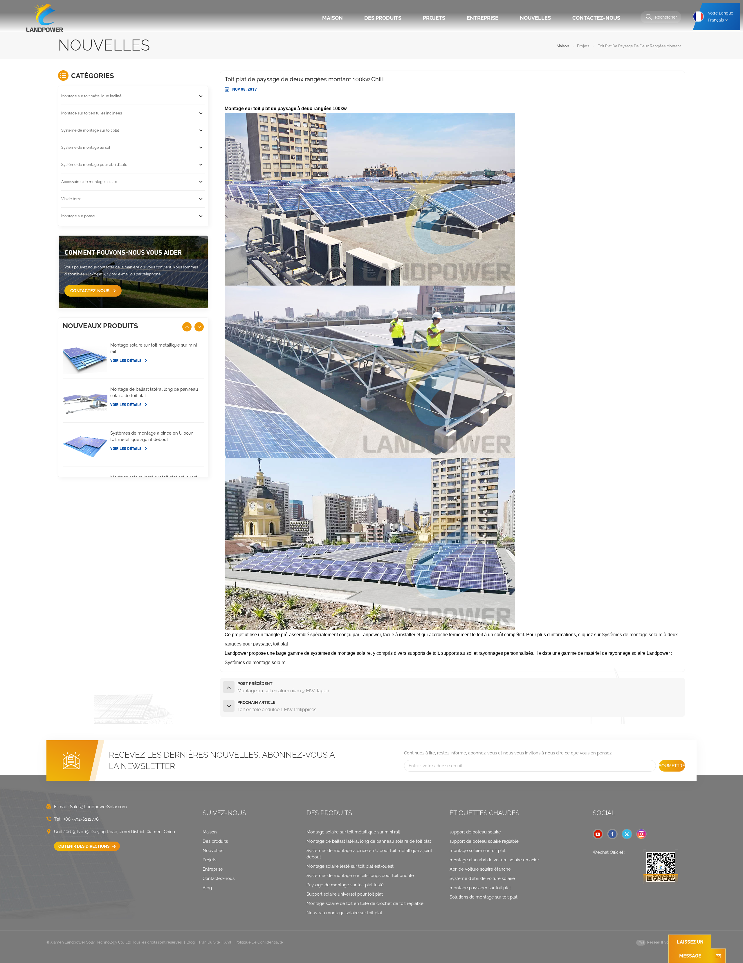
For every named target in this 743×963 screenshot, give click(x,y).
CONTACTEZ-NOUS (90, 290)
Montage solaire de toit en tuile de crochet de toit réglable (364, 903)
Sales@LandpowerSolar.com (98, 806)
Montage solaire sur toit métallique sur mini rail (153, 348)
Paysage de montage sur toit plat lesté (345, 884)
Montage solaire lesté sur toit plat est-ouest (350, 866)
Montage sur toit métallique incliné (91, 96)
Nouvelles (535, 18)
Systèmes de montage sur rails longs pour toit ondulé (360, 875)
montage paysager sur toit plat (480, 887)
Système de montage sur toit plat (90, 130)
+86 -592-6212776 (81, 819)
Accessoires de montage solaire (89, 182)
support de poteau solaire (475, 832)
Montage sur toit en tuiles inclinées (91, 113)
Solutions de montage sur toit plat (483, 897)
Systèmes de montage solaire (255, 662)
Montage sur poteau (79, 216)
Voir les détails (126, 360)
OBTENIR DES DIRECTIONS (84, 846)
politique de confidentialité (259, 942)
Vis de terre (71, 199)
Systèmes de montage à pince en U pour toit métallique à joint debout (151, 436)
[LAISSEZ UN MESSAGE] (718, 956)
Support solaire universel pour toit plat (344, 894)
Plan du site (209, 942)
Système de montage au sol (85, 147)
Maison (332, 18)
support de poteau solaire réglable (484, 841)
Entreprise (482, 18)
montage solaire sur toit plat (478, 850)
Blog (207, 887)
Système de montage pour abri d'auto (94, 164)
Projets (434, 18)
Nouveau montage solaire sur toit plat (344, 912)
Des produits (382, 18)
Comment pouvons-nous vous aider (123, 252)
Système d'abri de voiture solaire (482, 878)
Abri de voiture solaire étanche (480, 869)
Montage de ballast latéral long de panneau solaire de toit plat (154, 392)
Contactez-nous (596, 18)
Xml (227, 942)
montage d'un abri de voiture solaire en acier (494, 859)
